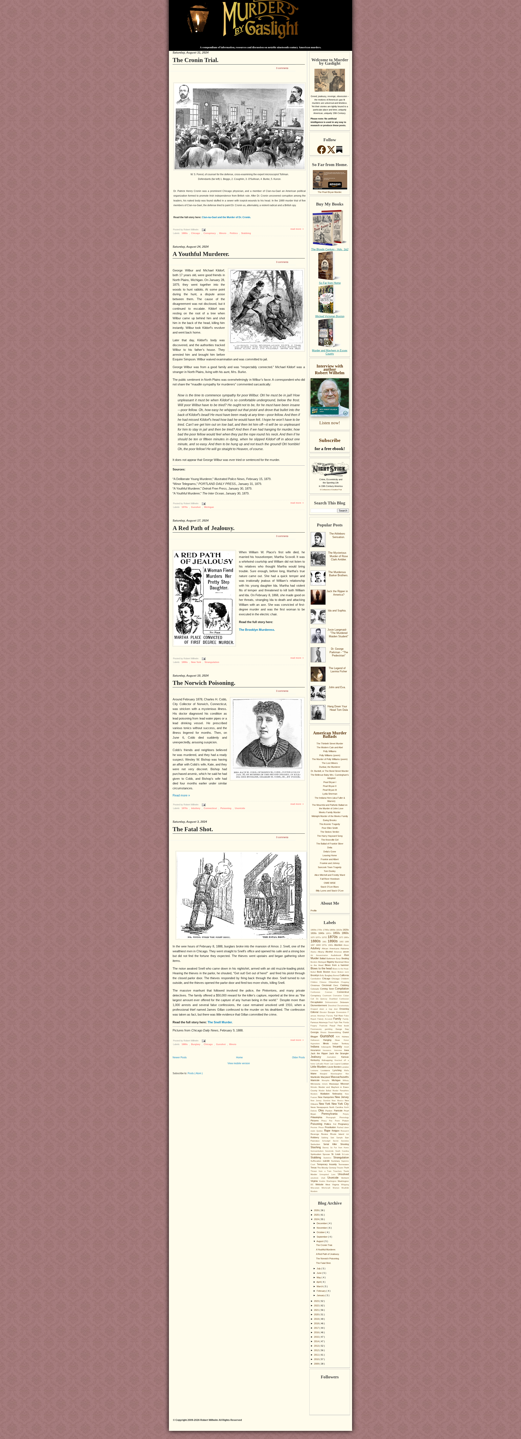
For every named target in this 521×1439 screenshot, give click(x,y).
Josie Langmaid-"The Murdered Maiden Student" (337, 633)
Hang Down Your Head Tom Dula (337, 708)
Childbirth (345, 979)
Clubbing (344, 985)
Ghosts (324, 1032)
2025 (317, 1215)
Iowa (346, 1050)
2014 (317, 1341)
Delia (329, 847)
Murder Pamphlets (341, 1091)
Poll (335, 1124)
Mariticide (316, 1077)
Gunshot (196, 507)
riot (347, 1134)
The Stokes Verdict (329, 832)
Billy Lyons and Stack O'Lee (330, 890)
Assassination (323, 955)
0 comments (282, 68)
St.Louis (345, 1154)
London (345, 1067)
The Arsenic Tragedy (329, 824)
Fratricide (325, 1026)
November (322, 1228)
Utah (324, 1178)
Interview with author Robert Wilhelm (330, 369)
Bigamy (331, 962)
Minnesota (316, 1084)
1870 (313, 937)
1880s (185, 233)
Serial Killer (331, 1144)
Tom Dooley (330, 871)
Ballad (323, 958)
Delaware (344, 1002)
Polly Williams (329, 751)
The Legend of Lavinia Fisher (338, 670)
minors (325, 1084)
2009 (317, 1363)
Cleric (336, 985)
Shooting (344, 1144)
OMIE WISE (330, 883)
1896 (347, 942)
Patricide (339, 1110)
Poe (332, 1121)
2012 (317, 1350)
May (319, 1277)
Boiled (314, 972)
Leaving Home (330, 855)
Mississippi (334, 1084)
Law (332, 1064)
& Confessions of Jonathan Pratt (331, 490)
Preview (315, 1127)
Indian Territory (340, 1043)
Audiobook (337, 955)
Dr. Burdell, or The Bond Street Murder (330, 771)
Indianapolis (327, 1047)
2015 (317, 1337)
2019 (317, 1319)
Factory (330, 1016)
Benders (314, 962)
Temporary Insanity (327, 1164)
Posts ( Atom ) (195, 1073)
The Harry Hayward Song (330, 836)
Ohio (322, 1110)
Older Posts (298, 1057)
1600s (314, 930)
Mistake (315, 1087)
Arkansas (338, 952)
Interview (339, 1050)
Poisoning (226, 808)
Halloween (317, 1040)
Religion (336, 1131)
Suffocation (317, 1161)
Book (320, 972)
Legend (337, 1064)
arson (346, 951)
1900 (319, 945)
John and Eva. (337, 687)
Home (239, 1057)
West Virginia (333, 1184)
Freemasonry (318, 1029)
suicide (327, 1161)
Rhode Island (338, 1134)
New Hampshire (326, 1097)
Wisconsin (316, 1188)
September (322, 1237)
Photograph (332, 1117)
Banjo (338, 959)
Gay (347, 1029)
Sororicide (330, 1151)
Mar (347, 1074)
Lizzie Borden (334, 1067)
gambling (330, 1029)
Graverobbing (335, 1032)
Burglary (196, 1044)
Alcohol (329, 951)
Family (338, 1018)
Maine (315, 1073)
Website (320, 1184)
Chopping (345, 982)
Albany (322, 952)
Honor (346, 1040)
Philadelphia (318, 1117)
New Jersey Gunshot (321, 1101)
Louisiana (327, 1070)
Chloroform (335, 982)
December (322, 1223)
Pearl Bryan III (330, 790)
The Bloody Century (327, 1168)
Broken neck (343, 972)
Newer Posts (180, 1057)
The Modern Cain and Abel (330, 747)
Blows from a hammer (337, 965)
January (321, 1295)
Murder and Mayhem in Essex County (329, 352)
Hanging (329, 1040)
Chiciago (336, 979)
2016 (317, 1332)
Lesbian (345, 1064)
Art (313, 955)
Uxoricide (240, 808)
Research (345, 1131)
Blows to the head (322, 968)
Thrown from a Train (322, 1171)
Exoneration (342, 1012)
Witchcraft (327, 1188)
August (320, 1241)
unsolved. (316, 1178)
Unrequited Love (329, 1174)
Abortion (339, 945)
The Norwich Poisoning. (204, 682)
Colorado (315, 989)
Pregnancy (343, 1124)
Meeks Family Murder (329, 812)
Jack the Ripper (320, 1053)
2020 (317, 1314)
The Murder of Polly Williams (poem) (330, 759)
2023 (317, 1301)
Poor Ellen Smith (330, 828)
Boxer (335, 972)
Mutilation (326, 1093)
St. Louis (336, 1154)
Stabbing (246, 233)
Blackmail (339, 962)
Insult (346, 1047)
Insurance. (328, 1050)
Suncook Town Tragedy (329, 867)
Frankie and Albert (330, 859)
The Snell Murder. (220, 1022)
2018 (317, 1323)
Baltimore (331, 958)
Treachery (338, 1171)
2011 (317, 1355)
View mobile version (239, 1063)
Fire (341, 1022)
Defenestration (332, 1002)
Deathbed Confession (339, 999)
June (319, 1273)
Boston (327, 972)
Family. (346, 1019)
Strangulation (212, 662)
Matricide (316, 1080)
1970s (325, 945)
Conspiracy (210, 233)
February (321, 1291)
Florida (346, 1022)
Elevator (324, 1012)
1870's (318, 937)
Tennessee (343, 1164)
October (321, 1232)
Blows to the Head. (341, 969)
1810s (339, 930)
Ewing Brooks (330, 820)
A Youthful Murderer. (201, 253)
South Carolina (342, 1151)
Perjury (346, 1114)
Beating (345, 958)
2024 (317, 1219)
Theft (346, 1168)
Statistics (328, 1158)
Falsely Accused (325, 1019)
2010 (317, 1359)
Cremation (338, 996)
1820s (346, 929)
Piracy (325, 1121)
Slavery (326, 1148)
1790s (326, 930)
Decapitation (318, 1002)
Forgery (315, 1026)
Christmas (316, 985)
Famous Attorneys (319, 1022)
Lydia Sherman (329, 794)
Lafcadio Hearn (323, 1064)
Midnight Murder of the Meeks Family (330, 816)
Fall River (339, 1016)
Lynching (338, 1070)
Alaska (314, 952)
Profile (314, 910)
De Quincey (322, 999)
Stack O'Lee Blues (330, 887)
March (320, 1286)
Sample (340, 1138)
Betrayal (322, 962)
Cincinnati (327, 985)
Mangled (325, 1074)
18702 (325, 937)
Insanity (338, 1046)
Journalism (334, 1057)
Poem (339, 1121)
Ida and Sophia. (337, 610)
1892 (342, 942)
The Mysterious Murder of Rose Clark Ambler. (338, 556)
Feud (331, 1022)
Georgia (315, 1032)
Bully (322, 975)
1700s (320, 930)
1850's (329, 933)
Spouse (327, 1154)
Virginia (315, 1181)
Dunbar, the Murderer (329, 767)
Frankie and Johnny (330, 863)
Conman (331, 992)
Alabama (344, 948)
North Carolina (336, 1107)
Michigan (209, 507)
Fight (336, 1022)
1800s (332, 930)
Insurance (317, 1050)
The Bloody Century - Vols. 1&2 (329, 249)
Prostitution (331, 1127)
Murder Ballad (326, 1091)
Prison (322, 1127)
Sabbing (325, 1138)
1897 (313, 945)
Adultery (196, 808)
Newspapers (323, 1107)
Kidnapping (328, 1060)
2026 (317, 1210)
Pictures (316, 1120)
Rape (328, 1130)
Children (315, 982)
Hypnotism (317, 1044)
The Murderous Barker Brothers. (338, 574)
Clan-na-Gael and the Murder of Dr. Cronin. (226, 217)
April (318, 1282)
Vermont (345, 1178)
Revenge (316, 1134)
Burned (336, 975)
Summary (336, 1161)
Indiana (316, 1046)
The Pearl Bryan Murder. (330, 192)
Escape (332, 1012)
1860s (345, 933)
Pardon (329, 1111)
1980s (331, 945)
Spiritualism (317, 1154)
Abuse (346, 945)
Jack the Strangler (339, 1053)
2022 (317, 1305)
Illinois (223, 233)
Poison (345, 1121)
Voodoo (322, 1181)
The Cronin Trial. (196, 60)
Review (325, 1134)
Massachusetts (340, 1076)
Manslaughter (338, 1074)
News (314, 1107)
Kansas (345, 1057)
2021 (317, 1310)
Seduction (317, 1144)
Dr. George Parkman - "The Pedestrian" (338, 652)
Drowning (344, 1009)
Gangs (340, 1029)
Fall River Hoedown (329, 879)
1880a (346, 937)
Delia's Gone (329, 851)
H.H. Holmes (342, 1037)
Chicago (196, 233)
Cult (313, 999)
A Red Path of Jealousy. (204, 528)
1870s (185, 507)
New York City (340, 1103)
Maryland (326, 1077)
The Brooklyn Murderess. (257, 629)
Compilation (342, 988)
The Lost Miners (330, 763)
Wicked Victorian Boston (329, 316)
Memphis (327, 1080)
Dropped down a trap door (325, 1009)
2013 (317, 1346)
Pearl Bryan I (329, 782)
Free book (343, 1026)
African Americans (331, 948)
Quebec (320, 1131)
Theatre (340, 1168)
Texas (314, 1167)
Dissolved (333, 1006)
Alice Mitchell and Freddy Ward (329, 875)
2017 (317, 1328)
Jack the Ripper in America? (337, 593)
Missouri (344, 1084)
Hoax (339, 1040)
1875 (341, 937)
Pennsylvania (332, 1113)
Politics (234, 233)
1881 (325, 942)
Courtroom (328, 996)
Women (337, 1188)
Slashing (316, 1147)
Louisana (316, 1070)
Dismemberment (319, 1005)
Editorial (315, 1012)
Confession (318, 992)
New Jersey (342, 1097)
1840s (322, 933)
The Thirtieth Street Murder (329, 743)
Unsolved (343, 1174)
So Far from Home (330, 282)
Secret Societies (341, 1141)
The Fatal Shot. (193, 829)
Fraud (334, 1026)
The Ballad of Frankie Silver (329, 843)
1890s (185, 662)
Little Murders (319, 1066)
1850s (337, 933)
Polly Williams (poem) (329, 755)
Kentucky (316, 1060)
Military (346, 1080)
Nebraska (338, 1093)
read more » (297, 229)
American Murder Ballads (330, 734)
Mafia (346, 1070)
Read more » (181, 795)
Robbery (316, 1137)
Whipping (345, 1185)
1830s (314, 933)
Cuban (346, 996)
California (344, 975)
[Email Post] (203, 229)
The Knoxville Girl (329, 840)
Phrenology (344, 1117)
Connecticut (211, 808)
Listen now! (329, 422)
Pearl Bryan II (329, 786)
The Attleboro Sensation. (337, 535)
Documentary (343, 1006)
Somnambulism (318, 1151)
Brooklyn (315, 975)
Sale (333, 1138)
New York (196, 662)
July (319, 1268)
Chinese (324, 982)
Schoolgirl (327, 1141)
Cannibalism (316, 979)
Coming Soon (327, 988)
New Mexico (338, 1101)
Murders (315, 1094)
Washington (332, 1181)
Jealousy (319, 1056)
